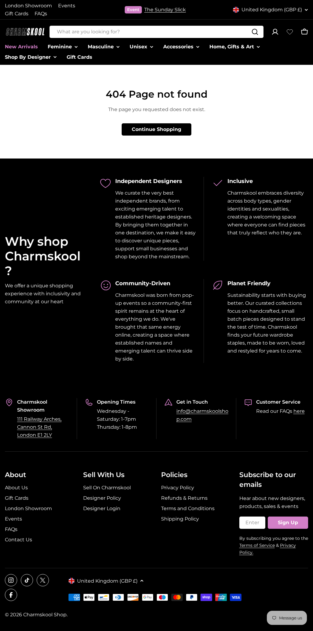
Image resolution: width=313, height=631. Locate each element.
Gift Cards (16, 14)
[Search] (255, 31)
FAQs (41, 14)
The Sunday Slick (165, 10)
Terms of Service (257, 545)
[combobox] (156, 32)
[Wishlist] (289, 31)
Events (66, 6)
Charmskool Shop (45, 615)
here (299, 411)
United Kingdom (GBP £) (271, 10)
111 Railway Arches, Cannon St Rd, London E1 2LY (39, 427)
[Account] (275, 31)
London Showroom (28, 6)
